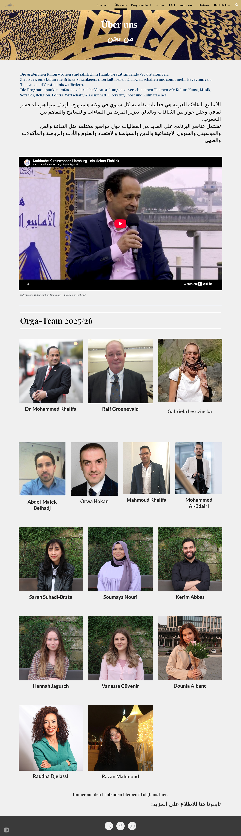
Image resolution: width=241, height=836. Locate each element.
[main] (120, 30)
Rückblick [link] (220, 5)
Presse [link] (160, 5)
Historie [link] (204, 5)
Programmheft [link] (141, 5)
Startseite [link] (103, 5)
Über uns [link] (121, 5)
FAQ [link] (172, 5)
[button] (237, 5)
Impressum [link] (187, 5)
